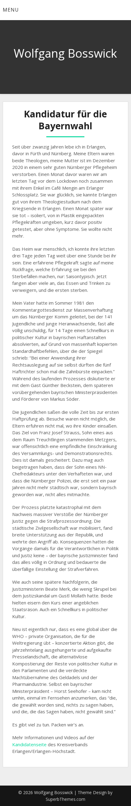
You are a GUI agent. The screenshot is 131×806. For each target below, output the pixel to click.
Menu (11, 9)
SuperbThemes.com (65, 799)
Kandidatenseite (29, 744)
